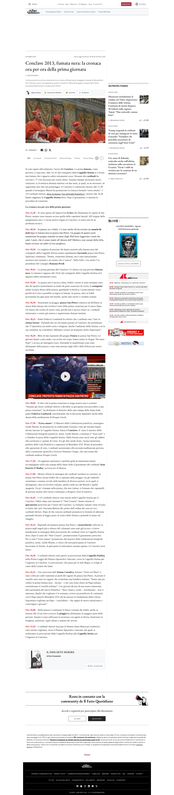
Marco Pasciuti (115, 179)
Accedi (77, 719)
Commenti (32, 150)
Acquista (95, 666)
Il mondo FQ (97, 4)
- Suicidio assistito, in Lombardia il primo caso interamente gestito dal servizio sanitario (126, 293)
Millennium (73, 4)
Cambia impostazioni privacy (79, 774)
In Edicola (61, 4)
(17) (147, 148)
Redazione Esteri (116, 120)
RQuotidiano (31, 75)
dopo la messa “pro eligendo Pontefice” (66, 194)
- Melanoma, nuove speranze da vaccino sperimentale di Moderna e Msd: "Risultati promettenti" (126, 310)
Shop (90, 4)
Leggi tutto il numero (128, 264)
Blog (66, 4)
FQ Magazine (82, 4)
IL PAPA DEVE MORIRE (60, 652)
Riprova (87, 754)
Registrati (97, 719)
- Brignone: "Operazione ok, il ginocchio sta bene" (127, 283)
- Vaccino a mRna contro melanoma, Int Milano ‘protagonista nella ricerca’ (126, 316)
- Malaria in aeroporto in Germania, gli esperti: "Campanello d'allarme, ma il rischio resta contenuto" (126, 299)
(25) (147, 120)
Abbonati (126, 4)
